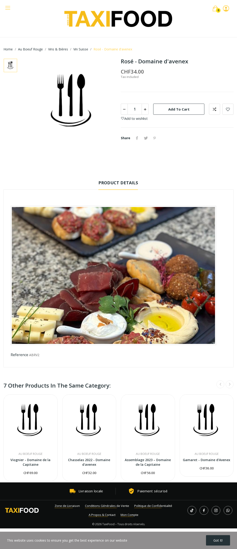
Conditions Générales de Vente (107, 506)
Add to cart (179, 109)
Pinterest (154, 138)
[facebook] (204, 510)
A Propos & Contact (102, 515)
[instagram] (216, 510)
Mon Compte (129, 515)
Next (230, 384)
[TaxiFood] (22, 510)
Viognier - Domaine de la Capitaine (30, 462)
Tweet (145, 138)
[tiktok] (192, 510)
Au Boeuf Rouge (30, 454)
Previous (220, 384)
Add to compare (214, 109)
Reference (19, 354)
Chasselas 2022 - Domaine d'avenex (89, 462)
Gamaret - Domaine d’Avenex (206, 460)
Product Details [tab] (118, 182)
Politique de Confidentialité (153, 506)
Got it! (218, 540)
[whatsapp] (228, 510)
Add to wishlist (228, 109)
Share (137, 138)
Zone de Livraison (67, 506)
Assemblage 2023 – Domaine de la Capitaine (148, 462)
